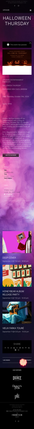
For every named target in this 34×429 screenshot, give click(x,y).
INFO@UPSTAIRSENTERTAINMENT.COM (17, 2)
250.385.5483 (17, 409)
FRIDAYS (28, 360)
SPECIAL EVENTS (8, 180)
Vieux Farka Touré (13, 328)
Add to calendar (10, 155)
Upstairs (6, 188)
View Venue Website (9, 196)
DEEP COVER (9, 257)
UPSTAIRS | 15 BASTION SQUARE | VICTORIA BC (16, 1)
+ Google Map (8, 194)
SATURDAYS (6, 360)
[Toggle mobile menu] (31, 10)
